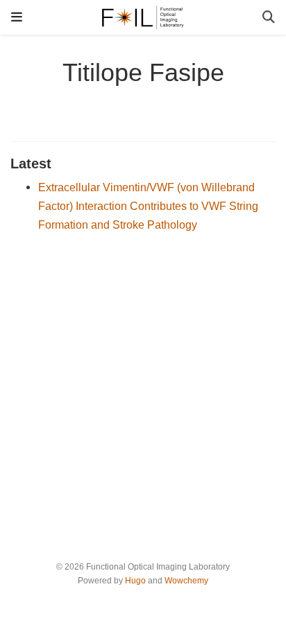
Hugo (135, 580)
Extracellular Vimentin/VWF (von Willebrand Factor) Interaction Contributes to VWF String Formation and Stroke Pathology (148, 205)
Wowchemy (186, 580)
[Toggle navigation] (16, 17)
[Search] (268, 18)
